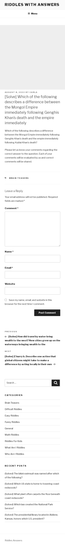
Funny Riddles (12, 422)
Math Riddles (12, 434)
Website (10, 284)
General (9, 428)
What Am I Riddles (15, 447)
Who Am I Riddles (14, 454)
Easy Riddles (12, 415)
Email (9, 267)
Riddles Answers (13, 540)
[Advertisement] (32, 57)
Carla (34, 92)
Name (9, 251)
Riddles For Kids (13, 441)
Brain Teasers (19, 178)
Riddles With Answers (32, 4)
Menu (34, 13)
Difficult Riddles (13, 409)
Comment (11, 208)
